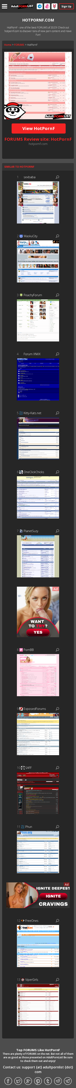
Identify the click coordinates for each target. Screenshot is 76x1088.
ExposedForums (35, 709)
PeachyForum (33, 295)
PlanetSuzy (31, 531)
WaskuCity (30, 236)
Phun (28, 827)
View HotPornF (38, 128)
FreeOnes (31, 921)
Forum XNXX (32, 354)
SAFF (28, 768)
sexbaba (29, 177)
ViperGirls (31, 980)
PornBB (29, 650)
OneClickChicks (34, 472)
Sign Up (66, 6)
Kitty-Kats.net (32, 413)
